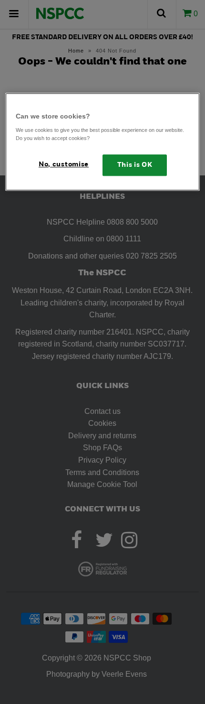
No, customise (64, 164)
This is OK (135, 165)
